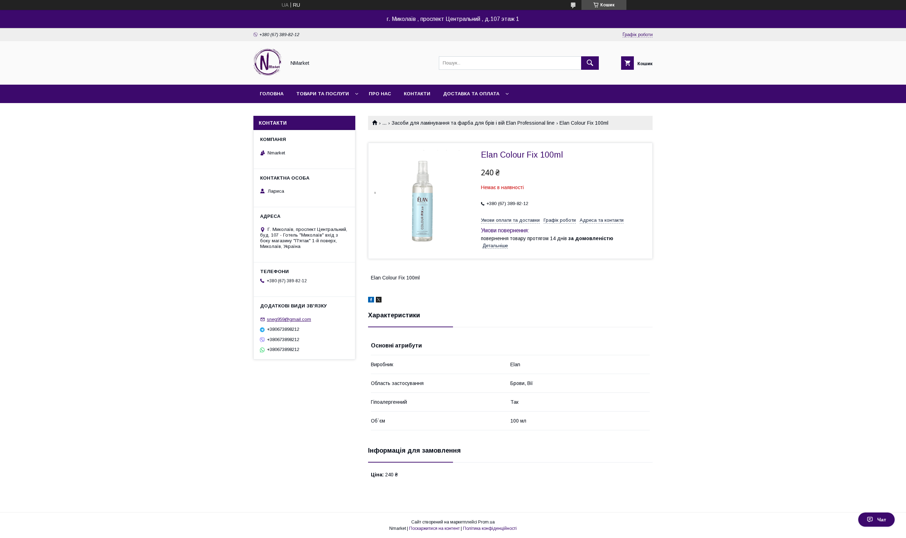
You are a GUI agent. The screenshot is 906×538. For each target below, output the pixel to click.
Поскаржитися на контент (434, 528)
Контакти (417, 93)
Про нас (380, 93)
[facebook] (371, 301)
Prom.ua (486, 522)
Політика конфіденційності (490, 528)
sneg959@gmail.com (289, 319)
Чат (881, 519)
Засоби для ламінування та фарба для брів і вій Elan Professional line (473, 123)
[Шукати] (590, 63)
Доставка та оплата (471, 93)
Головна (271, 93)
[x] (379, 301)
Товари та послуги (322, 93)
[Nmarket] (267, 75)
